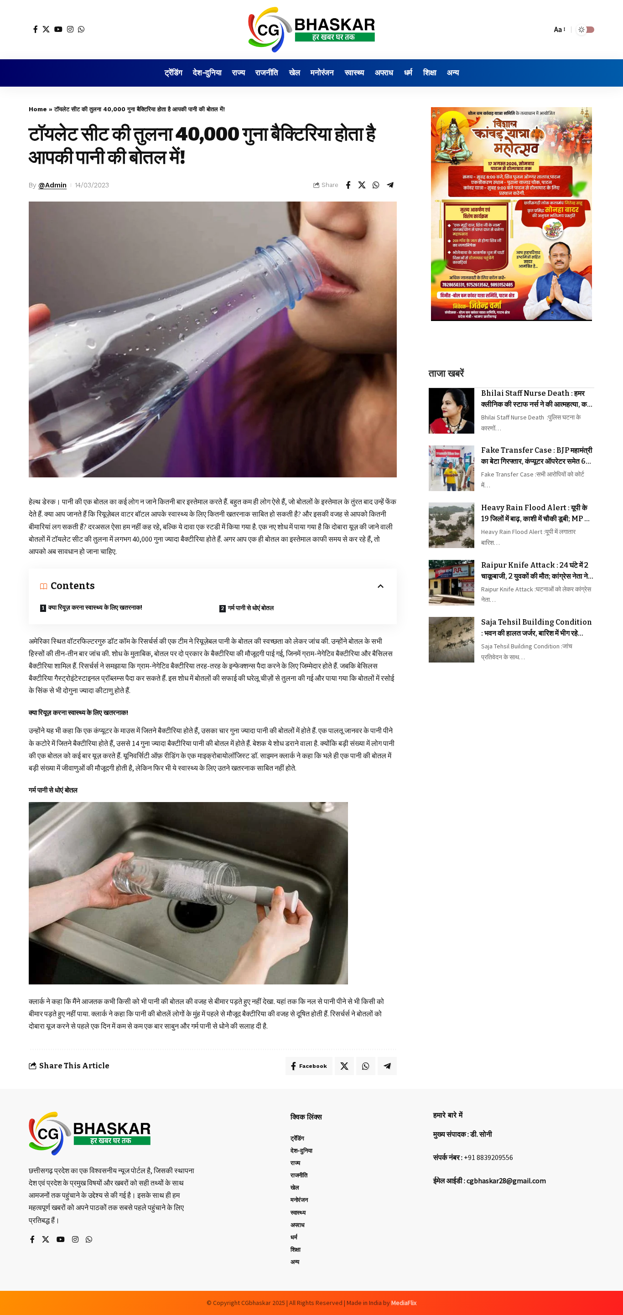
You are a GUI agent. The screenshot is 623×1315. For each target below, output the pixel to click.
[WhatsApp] (81, 29)
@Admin (52, 185)
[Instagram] (70, 29)
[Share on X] (362, 185)
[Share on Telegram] (390, 185)
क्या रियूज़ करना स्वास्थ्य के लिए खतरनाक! (95, 607)
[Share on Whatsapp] (376, 185)
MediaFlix (403, 1303)
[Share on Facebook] (348, 185)
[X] (46, 29)
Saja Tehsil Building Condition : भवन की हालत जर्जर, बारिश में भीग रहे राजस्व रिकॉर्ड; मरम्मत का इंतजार (536, 628)
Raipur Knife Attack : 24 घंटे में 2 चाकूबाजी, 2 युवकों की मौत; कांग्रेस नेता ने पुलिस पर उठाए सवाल (534, 571)
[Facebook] (35, 29)
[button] (542, 29)
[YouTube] (58, 29)
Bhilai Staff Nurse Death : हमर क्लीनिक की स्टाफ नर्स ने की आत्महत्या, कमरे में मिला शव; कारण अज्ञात (537, 399)
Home (38, 109)
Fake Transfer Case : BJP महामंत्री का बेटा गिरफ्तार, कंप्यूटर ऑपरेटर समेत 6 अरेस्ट (536, 456)
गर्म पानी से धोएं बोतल (251, 608)
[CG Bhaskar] (311, 29)
